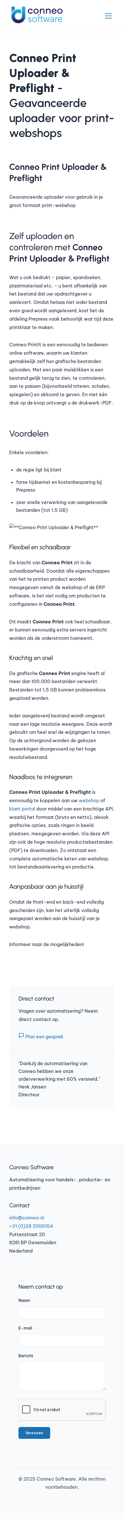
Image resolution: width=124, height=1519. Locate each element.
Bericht (25, 1355)
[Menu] (108, 16)
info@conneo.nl (26, 1218)
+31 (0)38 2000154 (31, 1226)
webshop (89, 800)
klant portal (22, 809)
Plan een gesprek (43, 1036)
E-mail (25, 1328)
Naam (24, 1300)
